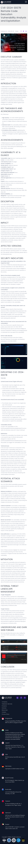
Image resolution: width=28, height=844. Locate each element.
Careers (4, 712)
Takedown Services (7, 704)
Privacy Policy (5, 714)
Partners (4, 708)
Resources (5, 710)
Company (4, 702)
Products (4, 706)
